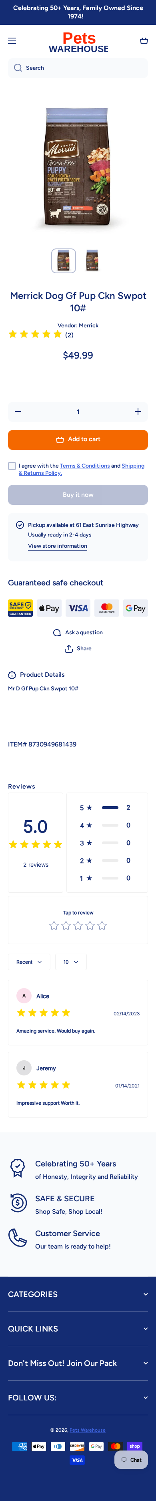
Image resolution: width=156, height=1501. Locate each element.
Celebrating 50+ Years (75, 1163)
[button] (144, 41)
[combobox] (78, 68)
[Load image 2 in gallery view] (92, 260)
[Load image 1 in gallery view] (63, 260)
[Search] (15, 68)
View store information (57, 546)
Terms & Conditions (85, 465)
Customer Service (67, 1233)
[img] (35, 335)
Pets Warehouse (88, 1430)
